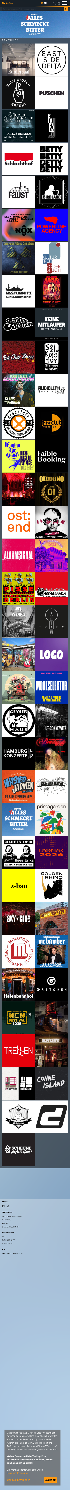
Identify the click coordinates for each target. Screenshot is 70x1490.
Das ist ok (50, 1479)
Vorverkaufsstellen (12, 1216)
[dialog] (32, 1458)
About (5, 1223)
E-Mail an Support (10, 1227)
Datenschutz (8, 1240)
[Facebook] (3, 1206)
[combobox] (33, 9)
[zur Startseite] (7, 3)
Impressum (7, 1244)
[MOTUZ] (35, 24)
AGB (4, 1237)
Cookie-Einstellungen (18, 1479)
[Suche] (66, 9)
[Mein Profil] (54, 3)
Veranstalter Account (13, 1253)
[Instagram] (8, 1206)
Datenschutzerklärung (17, 1473)
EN (45, 3)
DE (42, 3)
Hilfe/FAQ (6, 1220)
